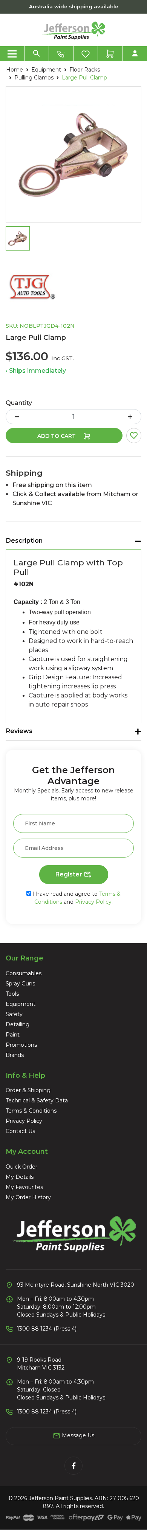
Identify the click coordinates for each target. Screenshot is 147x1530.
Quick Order (21, 1166)
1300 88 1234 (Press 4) (47, 1328)
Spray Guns (20, 983)
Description (24, 540)
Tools (12, 993)
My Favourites (24, 1187)
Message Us (77, 1435)
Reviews (19, 731)
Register (69, 874)
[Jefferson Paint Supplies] (73, 29)
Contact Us (20, 1131)
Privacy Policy (93, 901)
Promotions (21, 1044)
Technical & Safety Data (37, 1100)
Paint (13, 1034)
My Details (20, 1177)
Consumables (23, 973)
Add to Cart (57, 436)
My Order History (28, 1197)
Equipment (20, 1004)
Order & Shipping (28, 1090)
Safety (14, 1014)
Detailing (17, 1024)
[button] (133, 435)
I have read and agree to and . (76, 897)
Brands (15, 1055)
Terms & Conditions (31, 1110)
